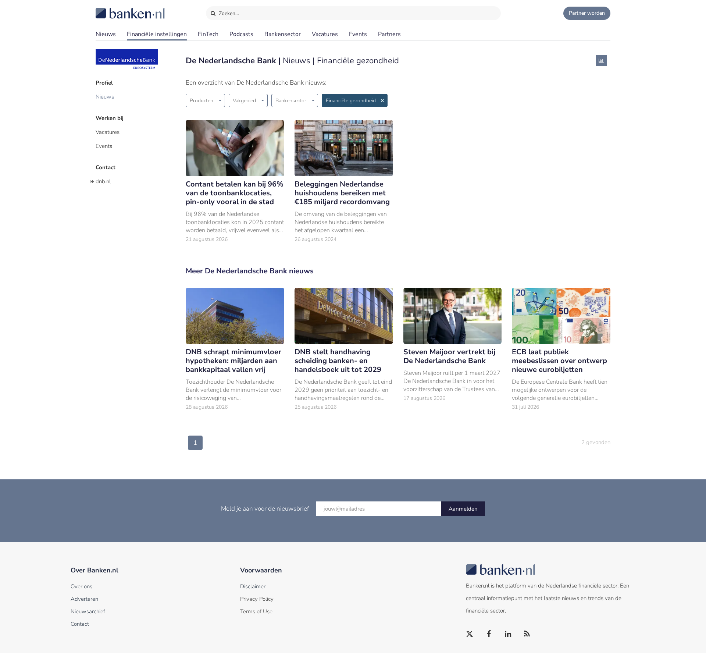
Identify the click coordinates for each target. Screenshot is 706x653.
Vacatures (325, 34)
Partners (389, 34)
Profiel (104, 82)
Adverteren (84, 599)
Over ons (81, 586)
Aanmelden (463, 508)
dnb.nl (103, 181)
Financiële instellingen (157, 34)
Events (358, 34)
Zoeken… (228, 13)
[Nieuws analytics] (601, 60)
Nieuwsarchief (88, 611)
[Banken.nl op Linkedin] (508, 634)
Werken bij (110, 118)
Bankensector (282, 34)
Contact (105, 167)
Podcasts (241, 34)
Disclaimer (252, 586)
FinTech (208, 34)
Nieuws (106, 34)
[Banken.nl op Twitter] (470, 634)
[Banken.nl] (112, 8)
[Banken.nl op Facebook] (489, 634)
